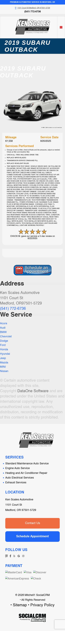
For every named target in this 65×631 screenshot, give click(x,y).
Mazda (4, 362)
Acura (3, 323)
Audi (2, 327)
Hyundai (5, 354)
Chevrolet (6, 336)
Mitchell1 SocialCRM (37, 595)
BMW (3, 332)
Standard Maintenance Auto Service (27, 463)
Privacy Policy (42, 605)
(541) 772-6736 (32, 12)
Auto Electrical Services (19, 477)
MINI (3, 367)
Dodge (4, 341)
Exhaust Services (15, 482)
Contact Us (32, 523)
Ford (3, 345)
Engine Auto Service (17, 468)
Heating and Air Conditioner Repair (26, 473)
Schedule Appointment (32, 536)
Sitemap (20, 605)
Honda (4, 349)
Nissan (4, 371)
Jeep (3, 358)
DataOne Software (33, 391)
